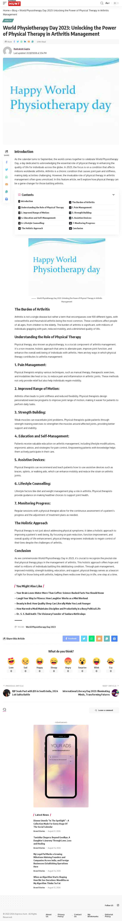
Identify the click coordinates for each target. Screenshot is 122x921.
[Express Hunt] (14, 3)
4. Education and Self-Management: (38, 218)
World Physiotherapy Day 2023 (41, 627)
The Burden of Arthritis (83, 202)
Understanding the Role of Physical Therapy (42, 207)
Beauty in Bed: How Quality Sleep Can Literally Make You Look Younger (54, 603)
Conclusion (78, 228)
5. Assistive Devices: (82, 218)
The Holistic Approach (32, 228)
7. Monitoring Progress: (84, 223)
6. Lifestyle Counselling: (32, 223)
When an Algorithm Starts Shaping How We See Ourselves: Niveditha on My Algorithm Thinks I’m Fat (51, 880)
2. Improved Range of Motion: (35, 212)
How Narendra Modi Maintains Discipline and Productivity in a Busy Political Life (59, 608)
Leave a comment (105, 710)
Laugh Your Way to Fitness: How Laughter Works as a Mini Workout (52, 598)
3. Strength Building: (82, 212)
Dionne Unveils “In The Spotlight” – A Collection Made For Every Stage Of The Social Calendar (51, 823)
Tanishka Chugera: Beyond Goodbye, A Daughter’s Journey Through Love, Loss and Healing (52, 840)
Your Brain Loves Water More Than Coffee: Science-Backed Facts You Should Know (60, 592)
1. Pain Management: (82, 207)
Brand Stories (39, 831)
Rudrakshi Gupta (22, 48)
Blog (14, 10)
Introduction (27, 201)
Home (6, 10)
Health (8, 20)
